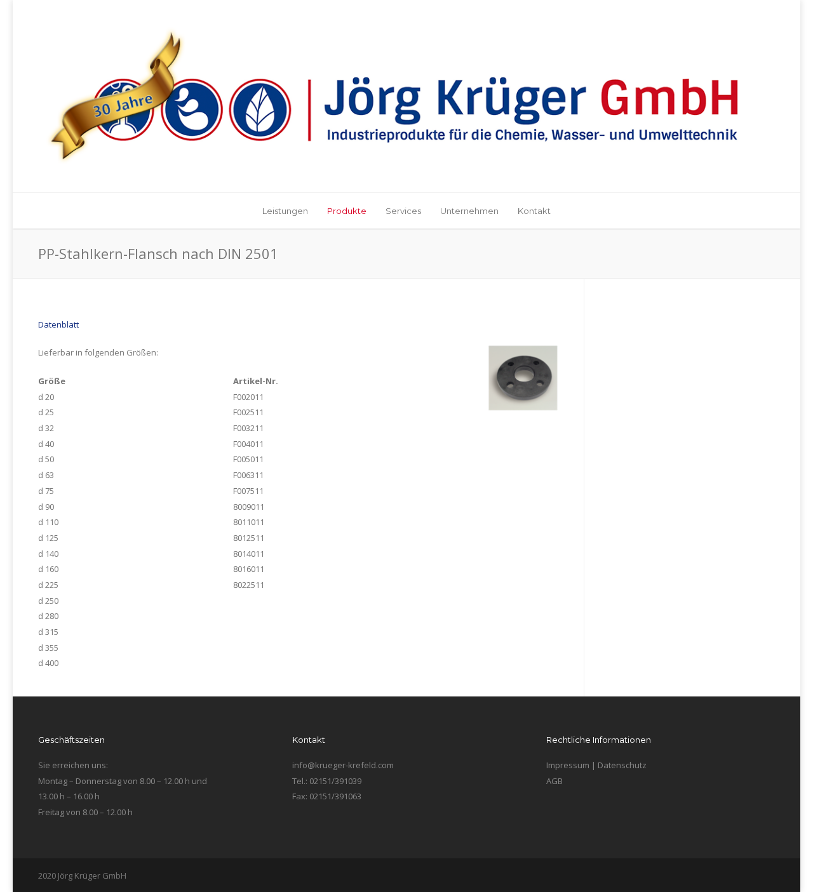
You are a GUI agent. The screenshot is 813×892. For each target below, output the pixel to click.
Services (403, 211)
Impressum (567, 765)
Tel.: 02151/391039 (326, 781)
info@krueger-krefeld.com (343, 765)
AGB (554, 781)
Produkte (346, 211)
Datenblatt (58, 324)
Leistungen (285, 211)
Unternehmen (469, 211)
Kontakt (534, 211)
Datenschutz (622, 765)
